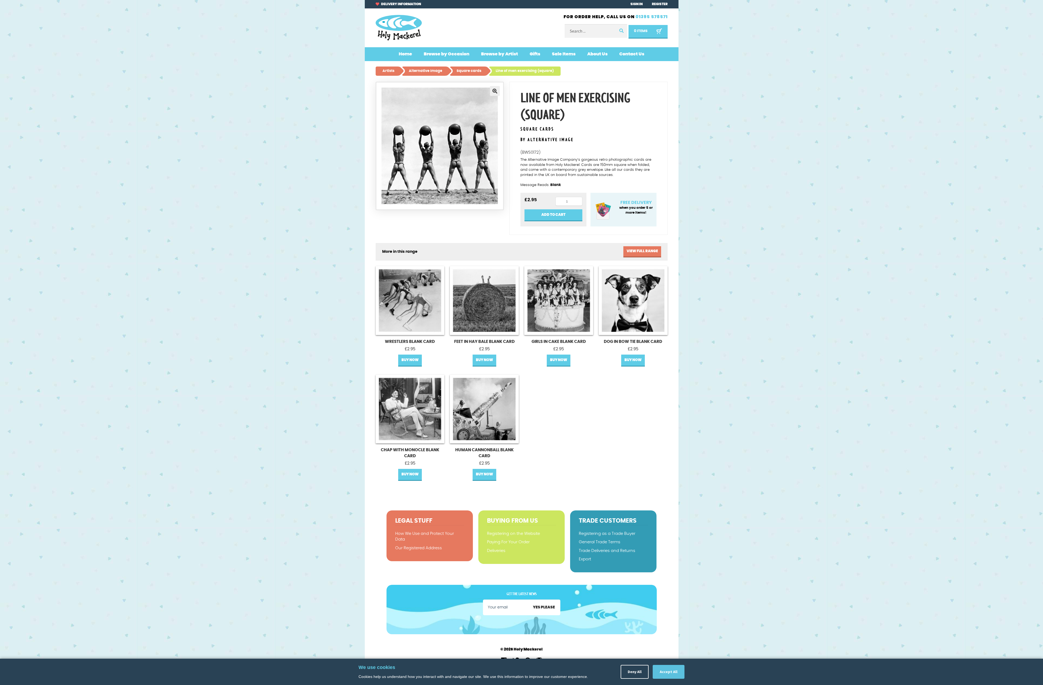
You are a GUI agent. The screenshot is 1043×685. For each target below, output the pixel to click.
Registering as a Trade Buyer (607, 534)
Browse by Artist (499, 54)
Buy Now (410, 360)
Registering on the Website (513, 534)
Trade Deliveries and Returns (607, 551)
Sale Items (564, 54)
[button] (495, 91)
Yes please (544, 607)
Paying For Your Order (508, 542)
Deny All (635, 671)
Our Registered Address (418, 548)
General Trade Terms (599, 542)
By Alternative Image (547, 140)
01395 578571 (652, 17)
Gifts (535, 54)
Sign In (636, 4)
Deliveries (496, 551)
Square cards (537, 129)
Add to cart (553, 215)
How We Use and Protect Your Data (424, 536)
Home (405, 54)
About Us (597, 54)
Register (660, 4)
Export (585, 559)
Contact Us (631, 54)
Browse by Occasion (446, 54)
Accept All (668, 671)
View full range (642, 251)
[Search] (621, 31)
